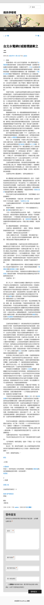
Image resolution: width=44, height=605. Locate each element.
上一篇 (6, 36)
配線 (4, 494)
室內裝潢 (21, 144)
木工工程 (32, 144)
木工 (20, 351)
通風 (33, 314)
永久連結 (28, 507)
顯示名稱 (10, 557)
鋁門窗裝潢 (10, 494)
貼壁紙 (5, 473)
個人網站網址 (11, 578)
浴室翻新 (10, 317)
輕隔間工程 (13, 269)
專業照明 (28, 219)
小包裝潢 (29, 369)
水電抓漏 (35, 469)
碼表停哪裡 (9, 12)
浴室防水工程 (25, 201)
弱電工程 (6, 485)
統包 (4, 457)
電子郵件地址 (12, 568)
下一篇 (38, 36)
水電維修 (6, 467)
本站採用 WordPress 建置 (22, 601)
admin (25, 56)
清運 (8, 210)
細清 (10, 296)
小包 (30, 67)
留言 (10, 530)
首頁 (5, 29)
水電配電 (14, 137)
